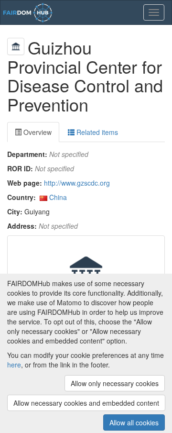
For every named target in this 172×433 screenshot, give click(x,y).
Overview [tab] (37, 132)
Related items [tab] (96, 132)
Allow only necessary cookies (115, 383)
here (14, 364)
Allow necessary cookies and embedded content (86, 403)
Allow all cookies (134, 422)
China (58, 197)
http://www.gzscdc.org (77, 183)
